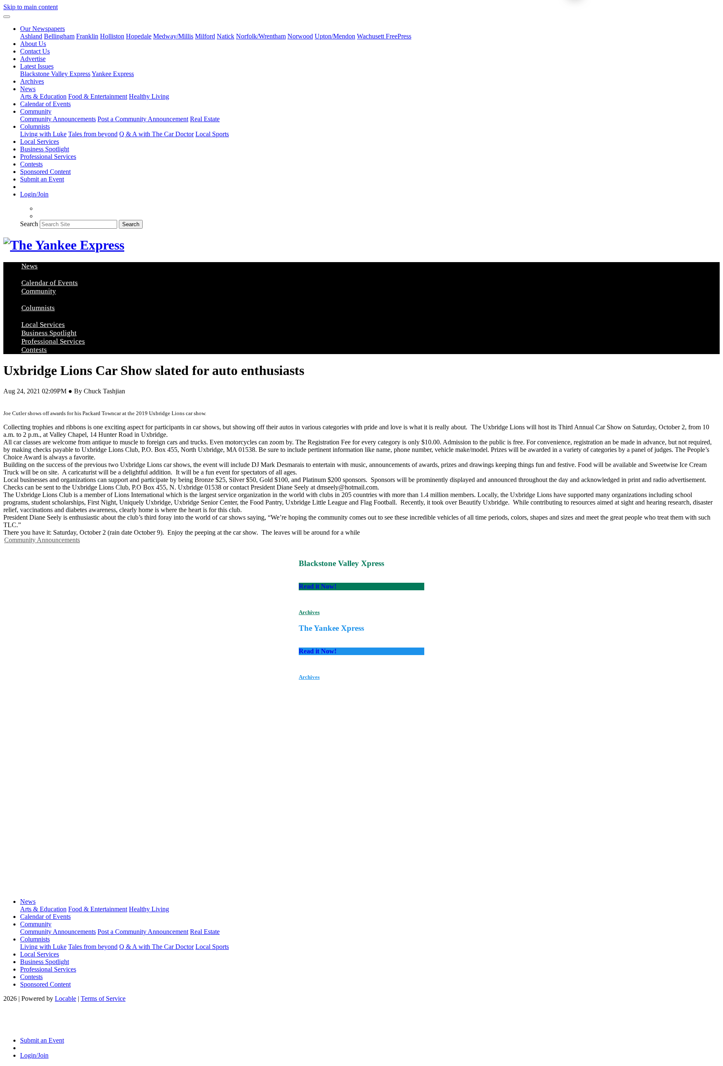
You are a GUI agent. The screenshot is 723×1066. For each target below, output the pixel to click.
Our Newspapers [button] (42, 28)
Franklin (87, 36)
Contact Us (35, 51)
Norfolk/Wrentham (261, 36)
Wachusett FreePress (384, 36)
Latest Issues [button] (37, 66)
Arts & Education (43, 96)
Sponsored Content (45, 171)
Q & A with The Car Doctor (156, 134)
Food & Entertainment (97, 96)
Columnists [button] (35, 126)
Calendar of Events (45, 103)
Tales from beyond (93, 134)
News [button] (28, 88)
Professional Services (48, 156)
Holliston (112, 36)
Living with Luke (43, 134)
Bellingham (59, 36)
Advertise (33, 58)
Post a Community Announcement (142, 118)
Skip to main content (30, 6)
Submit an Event (42, 179)
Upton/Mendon (335, 36)
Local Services (39, 141)
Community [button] (35, 111)
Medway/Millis (173, 36)
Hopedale (138, 36)
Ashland (31, 36)
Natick (225, 36)
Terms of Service (103, 998)
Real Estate (205, 118)
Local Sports (212, 134)
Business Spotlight (44, 149)
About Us (33, 43)
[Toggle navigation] (6, 16)
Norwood (300, 36)
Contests (31, 164)
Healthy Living (149, 96)
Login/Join (34, 194)
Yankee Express (113, 73)
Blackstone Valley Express (55, 73)
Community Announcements (58, 118)
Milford (205, 36)
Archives (32, 81)
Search (29, 223)
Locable (65, 998)
